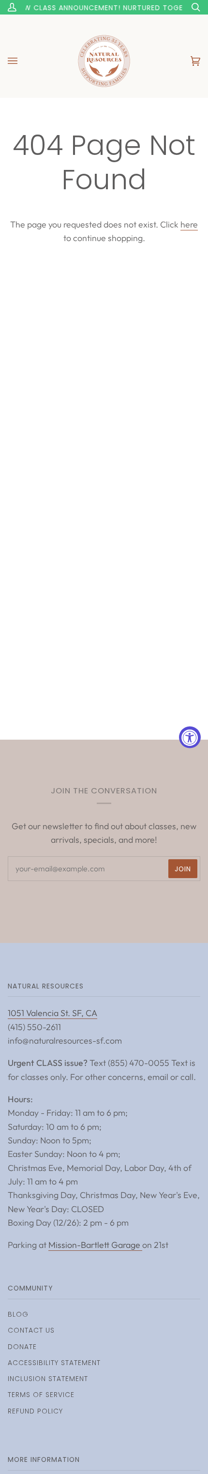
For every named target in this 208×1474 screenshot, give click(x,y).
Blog (18, 1314)
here (189, 224)
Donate (22, 1347)
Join (183, 869)
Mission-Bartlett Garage (95, 1244)
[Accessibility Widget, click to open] (190, 737)
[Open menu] (22, 61)
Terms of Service (41, 1394)
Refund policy (35, 1411)
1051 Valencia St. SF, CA (52, 1012)
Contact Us (31, 1330)
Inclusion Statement (48, 1378)
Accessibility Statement (54, 1363)
